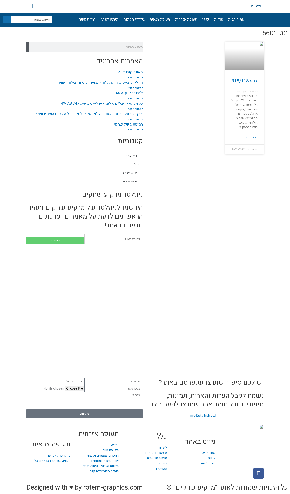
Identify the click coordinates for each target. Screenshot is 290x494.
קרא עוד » (252, 137)
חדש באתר (132, 156)
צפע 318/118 (245, 81)
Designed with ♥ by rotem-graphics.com (84, 487)
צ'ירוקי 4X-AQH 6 (129, 93)
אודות (218, 19)
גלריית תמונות (134, 19)
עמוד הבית (236, 19)
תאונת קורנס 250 (129, 72)
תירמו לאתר (109, 19)
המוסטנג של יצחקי (128, 124)
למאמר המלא (135, 77)
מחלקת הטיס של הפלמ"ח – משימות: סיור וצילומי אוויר (100, 82)
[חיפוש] (7, 19)
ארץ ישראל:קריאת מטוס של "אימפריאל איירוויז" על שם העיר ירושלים (88, 114)
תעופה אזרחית (186, 19)
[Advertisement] (84, 278)
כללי (205, 19)
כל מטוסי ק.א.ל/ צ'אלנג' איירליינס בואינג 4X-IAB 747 (102, 103)
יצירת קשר (87, 19)
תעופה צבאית (160, 19)
